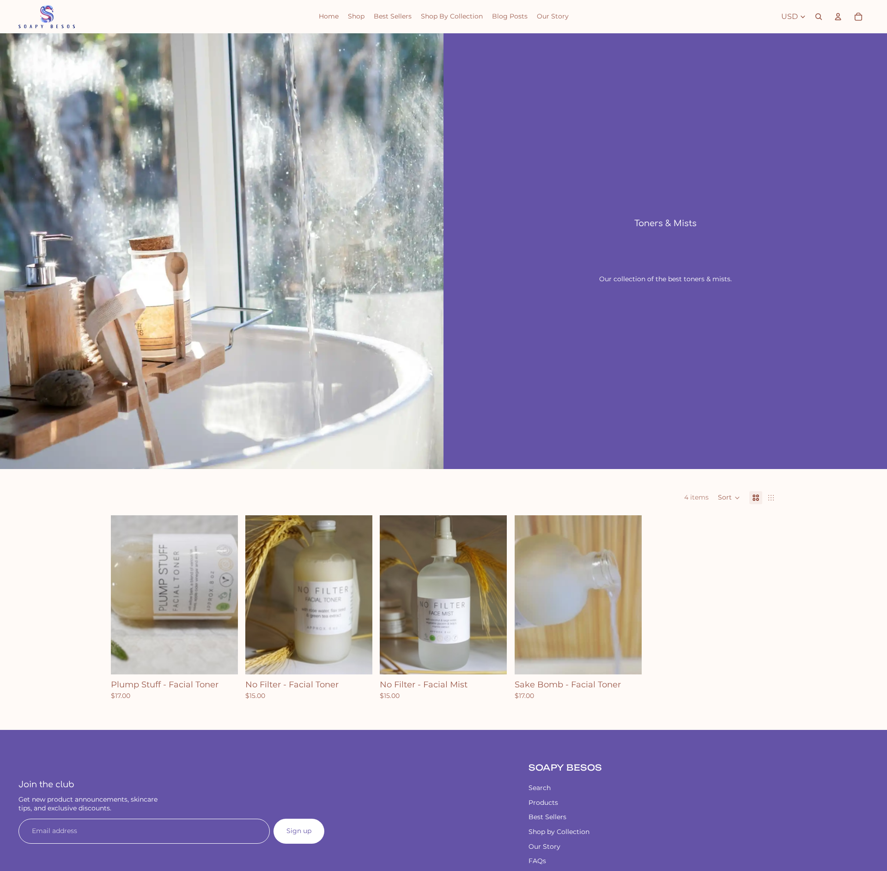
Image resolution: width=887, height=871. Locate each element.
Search (540, 788)
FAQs (537, 861)
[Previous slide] (125, 595)
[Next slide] (224, 595)
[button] (729, 498)
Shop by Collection (559, 832)
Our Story (544, 846)
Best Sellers (547, 817)
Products (543, 802)
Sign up (298, 831)
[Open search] (818, 16)
